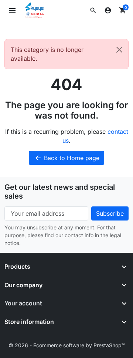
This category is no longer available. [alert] (47, 54)
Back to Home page (66, 158)
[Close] (119, 49)
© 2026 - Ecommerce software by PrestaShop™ (66, 345)
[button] (93, 10)
